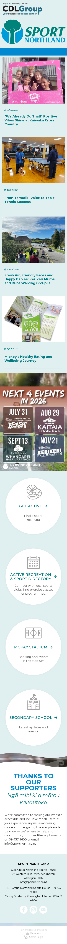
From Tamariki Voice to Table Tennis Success (29, 200)
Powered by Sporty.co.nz (33, 929)
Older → (33, 379)
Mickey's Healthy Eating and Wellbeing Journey (28, 359)
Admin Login (35, 937)
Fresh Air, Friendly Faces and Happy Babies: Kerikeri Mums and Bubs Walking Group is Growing (29, 279)
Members (35, 933)
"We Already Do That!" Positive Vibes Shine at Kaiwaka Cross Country (30, 120)
